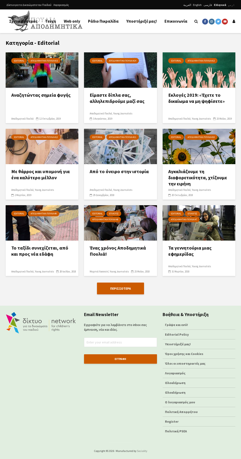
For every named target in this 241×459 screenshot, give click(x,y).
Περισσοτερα (120, 288)
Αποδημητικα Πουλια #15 (44, 60)
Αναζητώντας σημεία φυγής (41, 95)
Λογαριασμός (61, 5)
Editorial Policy (177, 334)
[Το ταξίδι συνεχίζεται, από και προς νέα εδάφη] (42, 222)
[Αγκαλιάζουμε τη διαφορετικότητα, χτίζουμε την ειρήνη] (199, 146)
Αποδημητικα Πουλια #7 (184, 219)
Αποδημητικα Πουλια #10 (201, 137)
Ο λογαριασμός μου (180, 402)
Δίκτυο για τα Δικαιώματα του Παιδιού (29, 5)
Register (172, 421)
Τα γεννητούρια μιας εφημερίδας (190, 251)
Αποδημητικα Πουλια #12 (44, 137)
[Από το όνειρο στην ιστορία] (120, 146)
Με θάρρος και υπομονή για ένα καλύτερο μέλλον (40, 174)
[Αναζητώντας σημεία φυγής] (42, 69)
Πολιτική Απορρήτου (181, 412)
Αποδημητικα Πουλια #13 (201, 60)
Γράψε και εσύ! (176, 325)
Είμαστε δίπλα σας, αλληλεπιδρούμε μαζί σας (117, 98)
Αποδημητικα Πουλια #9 (44, 213)
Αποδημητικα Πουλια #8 (105, 219)
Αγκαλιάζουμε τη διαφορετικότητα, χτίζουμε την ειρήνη (197, 177)
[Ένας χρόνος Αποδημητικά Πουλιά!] (120, 222)
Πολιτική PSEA (176, 431)
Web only (72, 21)
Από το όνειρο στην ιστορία (119, 171)
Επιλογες (114, 213)
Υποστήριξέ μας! (141, 21)
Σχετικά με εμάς (23, 21)
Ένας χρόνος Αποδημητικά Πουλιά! (118, 251)
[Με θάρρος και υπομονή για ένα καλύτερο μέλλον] (42, 146)
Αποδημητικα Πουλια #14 (122, 60)
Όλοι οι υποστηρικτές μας (185, 363)
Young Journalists (122, 113)
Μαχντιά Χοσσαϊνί (99, 271)
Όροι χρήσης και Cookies (184, 354)
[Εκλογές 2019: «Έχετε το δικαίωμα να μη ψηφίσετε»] (199, 69)
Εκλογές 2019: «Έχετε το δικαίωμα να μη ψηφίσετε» (196, 98)
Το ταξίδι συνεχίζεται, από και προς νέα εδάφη (39, 251)
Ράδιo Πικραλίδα (103, 21)
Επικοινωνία (176, 21)
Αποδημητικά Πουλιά (22, 118)
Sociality (142, 451)
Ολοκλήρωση (175, 383)
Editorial (19, 60)
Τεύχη (50, 21)
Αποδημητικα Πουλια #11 (122, 137)
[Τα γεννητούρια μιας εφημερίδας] (199, 222)
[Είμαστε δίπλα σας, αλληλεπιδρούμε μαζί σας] (120, 69)
